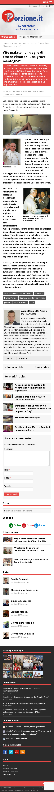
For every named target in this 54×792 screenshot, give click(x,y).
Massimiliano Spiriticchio (24, 590)
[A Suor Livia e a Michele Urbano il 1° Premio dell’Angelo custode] (38, 677)
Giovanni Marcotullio (22, 623)
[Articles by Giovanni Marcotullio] (6, 626)
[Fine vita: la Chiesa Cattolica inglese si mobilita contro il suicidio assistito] (38, 669)
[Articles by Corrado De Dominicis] (6, 637)
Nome (6, 470)
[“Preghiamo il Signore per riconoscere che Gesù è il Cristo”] (7, 552)
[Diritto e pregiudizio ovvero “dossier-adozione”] (8, 397)
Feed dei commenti (10, 771)
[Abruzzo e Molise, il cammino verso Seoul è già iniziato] (7, 564)
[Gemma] (4, 738)
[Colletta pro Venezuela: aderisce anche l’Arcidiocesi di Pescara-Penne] (28, 669)
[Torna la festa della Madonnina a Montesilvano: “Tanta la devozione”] (7, 677)
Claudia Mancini (19, 612)
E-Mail (7, 478)
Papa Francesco (20, 302)
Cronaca (7, 94)
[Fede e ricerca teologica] (8, 421)
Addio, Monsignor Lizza (34, 727)
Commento (9, 449)
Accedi (5, 766)
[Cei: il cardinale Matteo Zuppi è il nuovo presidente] (8, 431)
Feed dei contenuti (10, 769)
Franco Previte (10, 298)
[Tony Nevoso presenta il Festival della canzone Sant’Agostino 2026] (7, 541)
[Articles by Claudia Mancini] (6, 615)
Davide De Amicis (35, 91)
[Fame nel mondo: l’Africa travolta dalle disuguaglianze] (28, 677)
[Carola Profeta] (4, 731)
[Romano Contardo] (4, 727)
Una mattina (21, 738)
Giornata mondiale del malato (32, 298)
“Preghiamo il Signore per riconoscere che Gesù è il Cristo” (26, 697)
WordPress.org (9, 774)
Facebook (33, 6)
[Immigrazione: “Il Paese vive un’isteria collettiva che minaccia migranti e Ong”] (8, 409)
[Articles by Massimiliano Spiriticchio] (6, 593)
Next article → (42, 367)
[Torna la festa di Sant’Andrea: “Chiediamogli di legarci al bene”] (18, 677)
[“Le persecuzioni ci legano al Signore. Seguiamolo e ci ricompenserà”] (7, 669)
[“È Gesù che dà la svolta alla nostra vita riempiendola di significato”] (8, 388)
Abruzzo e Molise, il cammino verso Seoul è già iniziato (24, 703)
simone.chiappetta (21, 601)
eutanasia (39, 293)
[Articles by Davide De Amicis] (6, 582)
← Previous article (13, 367)
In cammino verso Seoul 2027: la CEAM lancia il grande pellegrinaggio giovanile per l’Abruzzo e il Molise (24, 711)
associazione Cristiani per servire (17, 293)
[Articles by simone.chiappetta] (6, 604)
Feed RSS (49, 6)
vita (32, 302)
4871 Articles (28, 314)
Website (23, 358)
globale (7, 302)
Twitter (41, 6)
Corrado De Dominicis (22, 633)
